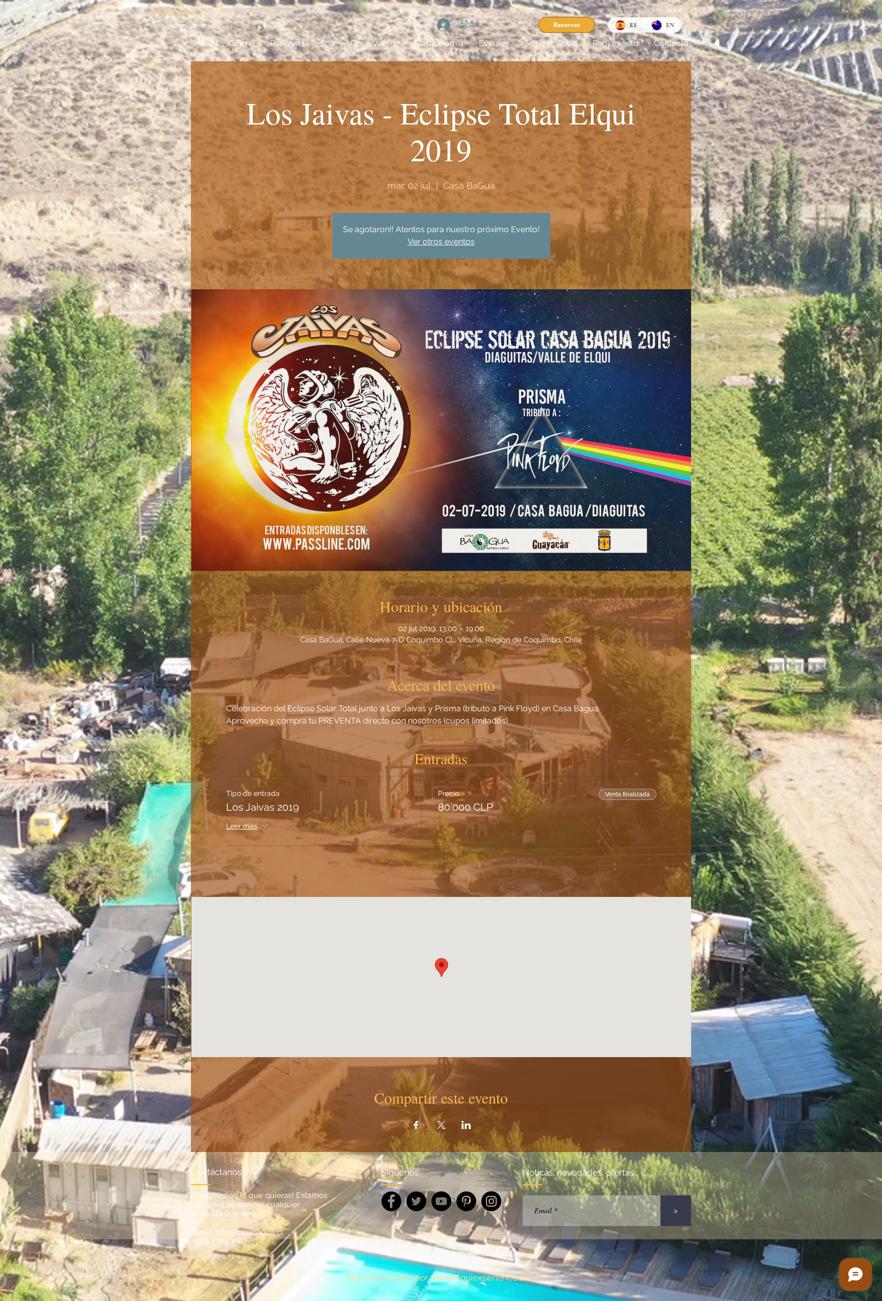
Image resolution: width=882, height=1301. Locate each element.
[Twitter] (416, 1201)
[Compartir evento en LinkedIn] (466, 1125)
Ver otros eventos (441, 241)
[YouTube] (441, 1201)
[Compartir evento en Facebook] (416, 1125)
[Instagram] (491, 1201)
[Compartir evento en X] (441, 1125)
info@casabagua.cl (249, 1232)
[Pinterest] (466, 1201)
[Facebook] (391, 1201)
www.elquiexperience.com (483, 1277)
